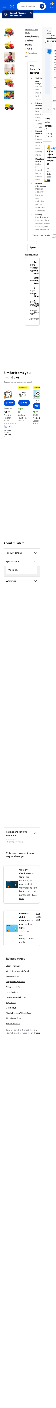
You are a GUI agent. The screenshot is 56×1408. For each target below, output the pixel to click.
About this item (14, 543)
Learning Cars (12, 992)
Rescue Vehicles (13, 1023)
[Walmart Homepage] (12, 6)
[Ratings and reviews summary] (35, 832)
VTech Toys (11, 1008)
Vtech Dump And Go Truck (17, 971)
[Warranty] (33, 570)
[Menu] (4, 6)
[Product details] (35, 552)
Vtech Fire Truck (13, 966)
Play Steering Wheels (15, 981)
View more (34, 318)
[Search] (42, 6)
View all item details (41, 235)
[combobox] (31, 6)
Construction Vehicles (16, 997)
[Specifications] (35, 561)
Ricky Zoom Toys (13, 1018)
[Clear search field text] (38, 6)
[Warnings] (35, 581)
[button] (32, 69)
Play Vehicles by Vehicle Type (18, 1013)
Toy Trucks (11, 1002)
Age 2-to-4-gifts (13, 987)
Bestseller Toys (12, 976)
